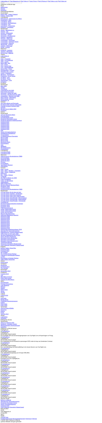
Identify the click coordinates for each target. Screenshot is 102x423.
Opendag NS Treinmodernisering (10, 231)
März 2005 (4, 86)
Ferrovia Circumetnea (7, 284)
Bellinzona (4, 173)
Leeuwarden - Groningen (8, 40)
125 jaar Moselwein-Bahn (8, 114)
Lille (2, 275)
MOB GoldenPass (6, 183)
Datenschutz (8, 418)
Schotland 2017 (5, 266)
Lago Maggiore (5, 285)
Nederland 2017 (5, 226)
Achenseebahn (5, 157)
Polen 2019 (4, 305)
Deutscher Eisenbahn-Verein (9, 119)
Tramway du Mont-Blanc (7, 279)
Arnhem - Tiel (4, 31)
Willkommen (4, 7)
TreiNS (3, 87)
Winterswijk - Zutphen (7, 44)
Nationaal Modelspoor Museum (9, 215)
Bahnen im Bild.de (6, 400)
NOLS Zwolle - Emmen (7, 99)
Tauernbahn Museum (7, 165)
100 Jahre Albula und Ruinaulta (9, 103)
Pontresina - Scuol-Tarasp (8, 76)
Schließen (3, 10)
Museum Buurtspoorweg (7, 213)
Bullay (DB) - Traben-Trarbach (9, 14)
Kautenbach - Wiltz (6, 20)
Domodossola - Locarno (7, 70)
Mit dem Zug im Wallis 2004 (8, 109)
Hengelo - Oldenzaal (6, 39)
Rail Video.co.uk (53, 1)
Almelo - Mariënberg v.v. (7, 30)
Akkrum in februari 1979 (7, 322)
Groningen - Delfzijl (6, 34)
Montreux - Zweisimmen (7, 74)
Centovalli (3, 176)
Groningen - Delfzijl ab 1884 (8, 93)
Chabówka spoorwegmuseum (9, 301)
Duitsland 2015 (5, 125)
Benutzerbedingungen (19, 418)
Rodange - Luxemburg (7, 27)
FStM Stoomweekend (7, 208)
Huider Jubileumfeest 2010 (8, 209)
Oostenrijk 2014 (5, 160)
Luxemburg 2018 (5, 153)
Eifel (2, 130)
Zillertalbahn (4, 166)
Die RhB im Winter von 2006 (9, 178)
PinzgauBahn (4, 163)
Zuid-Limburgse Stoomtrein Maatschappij (12, 245)
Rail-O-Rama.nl (42, 1)
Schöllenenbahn (5, 188)
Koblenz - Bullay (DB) (7, 16)
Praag (2, 312)
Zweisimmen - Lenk (6, 80)
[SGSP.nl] (4, 417)
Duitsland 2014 (5, 123)
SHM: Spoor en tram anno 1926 (9, 233)
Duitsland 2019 (5, 129)
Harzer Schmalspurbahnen (8, 132)
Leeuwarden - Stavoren (7, 43)
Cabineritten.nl (5, 1)
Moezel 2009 (4, 137)
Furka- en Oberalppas (7, 180)
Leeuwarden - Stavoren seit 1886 (10, 96)
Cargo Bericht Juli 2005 (7, 90)
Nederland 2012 (5, 222)
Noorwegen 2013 (5, 271)
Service (3, 8)
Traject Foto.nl (33, 1)
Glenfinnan (4, 265)
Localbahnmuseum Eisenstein (9, 136)
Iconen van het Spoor (7, 212)
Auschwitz (3, 298)
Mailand (3, 287)
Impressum (29, 418)
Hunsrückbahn (5, 135)
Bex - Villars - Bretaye (7, 175)
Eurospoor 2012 (5, 205)
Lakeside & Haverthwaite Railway (10, 255)
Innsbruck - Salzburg (6, 50)
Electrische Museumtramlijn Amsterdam (12, 203)
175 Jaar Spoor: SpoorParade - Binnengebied (14, 198)
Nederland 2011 (5, 221)
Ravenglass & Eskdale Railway (9, 258)
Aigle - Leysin (4, 61)
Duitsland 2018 (5, 127)
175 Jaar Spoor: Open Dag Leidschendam (12, 196)
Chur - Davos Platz (6, 66)
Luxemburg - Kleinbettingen (8, 23)
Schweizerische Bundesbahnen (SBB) (11, 189)
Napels (3, 288)
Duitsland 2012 (5, 122)
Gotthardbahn (4, 182)
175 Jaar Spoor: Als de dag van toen (11, 192)
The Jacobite (4, 268)
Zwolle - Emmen (5, 47)
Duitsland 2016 (5, 126)
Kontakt (3, 418)
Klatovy (3, 311)
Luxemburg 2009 (5, 152)
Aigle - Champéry (6, 59)
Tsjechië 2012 (5, 314)
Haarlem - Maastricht (6, 37)
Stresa (2, 291)
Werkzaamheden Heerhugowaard (10, 325)
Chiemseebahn (5, 116)
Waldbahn (3, 146)
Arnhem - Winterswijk (7, 33)
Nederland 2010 (5, 219)
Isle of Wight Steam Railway (8, 254)
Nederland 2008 (5, 216)
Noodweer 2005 (5, 186)
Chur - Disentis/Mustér (7, 67)
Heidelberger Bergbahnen (8, 133)
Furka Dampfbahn (6, 179)
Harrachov (4, 309)
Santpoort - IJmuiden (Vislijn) (9, 324)
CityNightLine (4, 202)
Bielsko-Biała (4, 299)
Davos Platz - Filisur (6, 69)
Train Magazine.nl (15, 1)
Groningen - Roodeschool (8, 36)
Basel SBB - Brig (5, 63)
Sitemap (34, 418)
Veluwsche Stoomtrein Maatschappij (11, 244)
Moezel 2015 (4, 139)
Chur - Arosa (4, 64)
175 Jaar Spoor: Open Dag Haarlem (11, 195)
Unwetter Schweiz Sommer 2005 (10, 106)
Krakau (3, 302)
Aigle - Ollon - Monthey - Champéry (10, 170)
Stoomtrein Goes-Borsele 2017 (9, 241)
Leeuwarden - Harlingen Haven (9, 41)
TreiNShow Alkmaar (6, 242)
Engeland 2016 (5, 249)
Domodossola (5, 282)
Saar (2, 145)
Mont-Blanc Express (6, 276)
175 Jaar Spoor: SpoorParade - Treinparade (13, 201)
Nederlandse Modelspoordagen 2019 (11, 229)
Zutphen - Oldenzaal (6, 46)
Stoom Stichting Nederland (8, 236)
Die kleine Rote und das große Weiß (11, 104)
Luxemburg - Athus (6, 21)
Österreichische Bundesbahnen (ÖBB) (11, 156)
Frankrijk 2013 (5, 274)
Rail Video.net (62, 1)
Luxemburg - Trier (6, 24)
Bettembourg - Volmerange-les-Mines (11, 18)
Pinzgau (3, 162)
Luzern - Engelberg (6, 73)
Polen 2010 (4, 304)
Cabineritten (4, 317)
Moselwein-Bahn (5, 142)
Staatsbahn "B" (5, 100)
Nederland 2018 (5, 228)
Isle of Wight (4, 252)
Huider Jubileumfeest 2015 (8, 211)
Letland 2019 (4, 295)
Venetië (3, 292)
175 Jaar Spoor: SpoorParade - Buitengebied (13, 199)
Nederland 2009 (5, 218)
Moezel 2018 (4, 140)
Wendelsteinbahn (6, 147)
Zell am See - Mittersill (7, 53)
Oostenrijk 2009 (5, 159)
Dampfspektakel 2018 (7, 117)
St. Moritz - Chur (5, 77)
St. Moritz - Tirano (6, 79)
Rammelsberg (5, 143)
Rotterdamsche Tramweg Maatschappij (12, 232)
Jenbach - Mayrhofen (7, 51)
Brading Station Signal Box (8, 248)
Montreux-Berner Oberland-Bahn (10, 185)
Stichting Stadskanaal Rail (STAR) (10, 235)
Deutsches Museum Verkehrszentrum (11, 120)
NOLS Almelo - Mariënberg (8, 97)
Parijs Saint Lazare (6, 278)
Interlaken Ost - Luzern (7, 71)
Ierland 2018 (4, 262)
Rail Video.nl (24, 1)
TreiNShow (4, 89)
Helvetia (3, 107)
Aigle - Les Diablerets (7, 60)
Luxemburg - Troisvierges (8, 26)
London (3, 256)
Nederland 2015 (5, 225)
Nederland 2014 (5, 223)
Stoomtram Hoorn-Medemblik (9, 238)
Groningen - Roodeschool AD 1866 (10, 94)
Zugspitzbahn (4, 149)
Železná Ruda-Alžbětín (7, 308)
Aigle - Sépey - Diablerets (8, 172)
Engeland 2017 (5, 251)
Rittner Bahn (4, 289)
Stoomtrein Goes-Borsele (8, 239)
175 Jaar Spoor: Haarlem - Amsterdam (11, 193)
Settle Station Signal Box (8, 259)
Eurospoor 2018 (5, 206)
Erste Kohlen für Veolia (7, 92)
